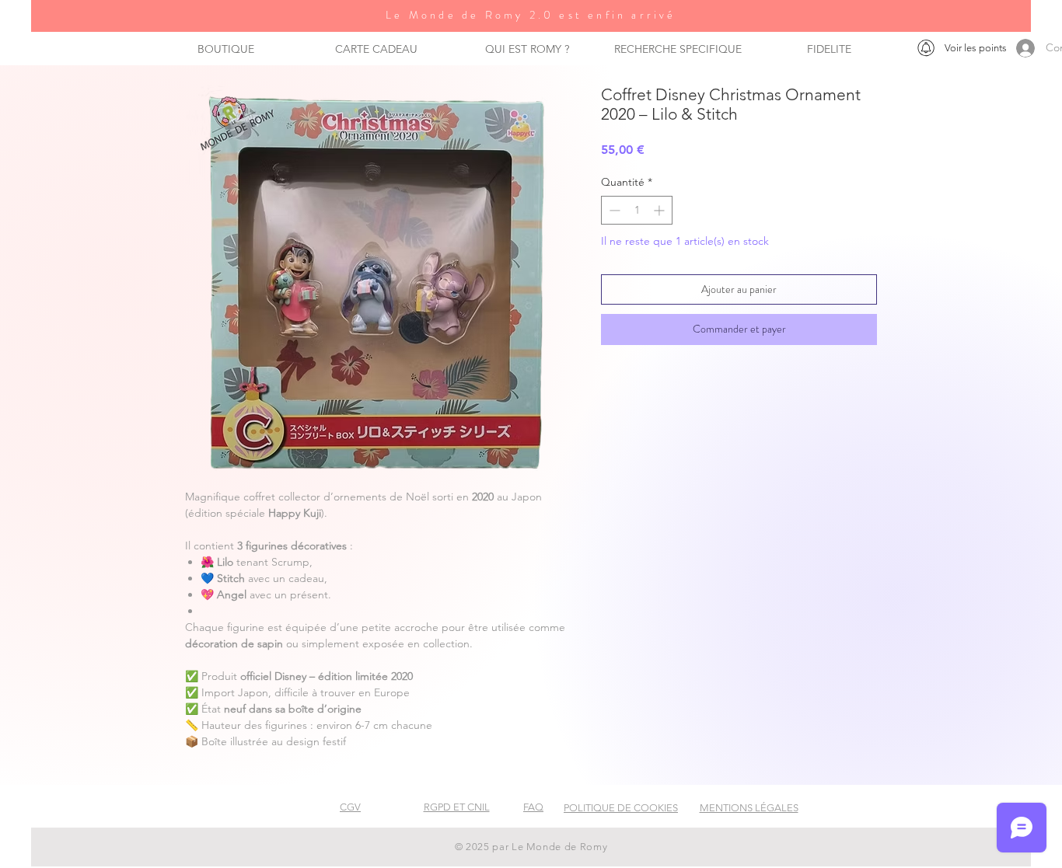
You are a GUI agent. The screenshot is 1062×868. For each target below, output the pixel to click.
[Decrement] (613, 210)
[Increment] (660, 210)
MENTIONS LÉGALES (749, 808)
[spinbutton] (637, 210)
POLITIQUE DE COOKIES (621, 808)
